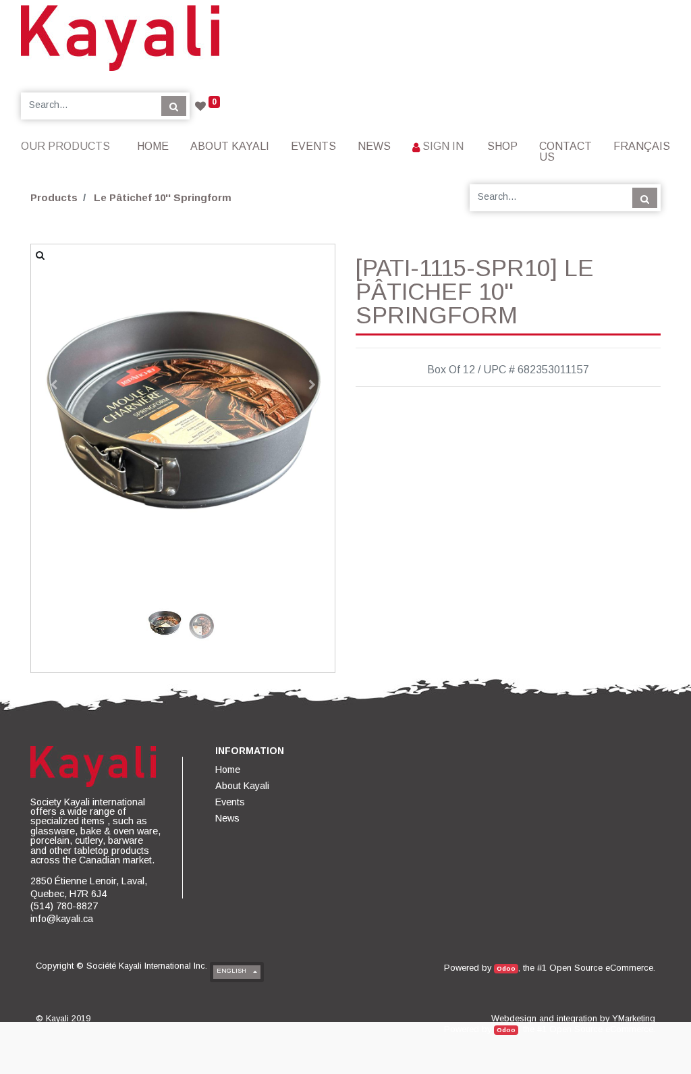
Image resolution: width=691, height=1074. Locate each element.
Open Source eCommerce (601, 968)
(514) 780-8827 (64, 906)
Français (641, 146)
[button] (54, 385)
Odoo (506, 968)
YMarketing (633, 1018)
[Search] (174, 105)
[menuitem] (153, 146)
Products (54, 197)
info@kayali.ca (61, 918)
